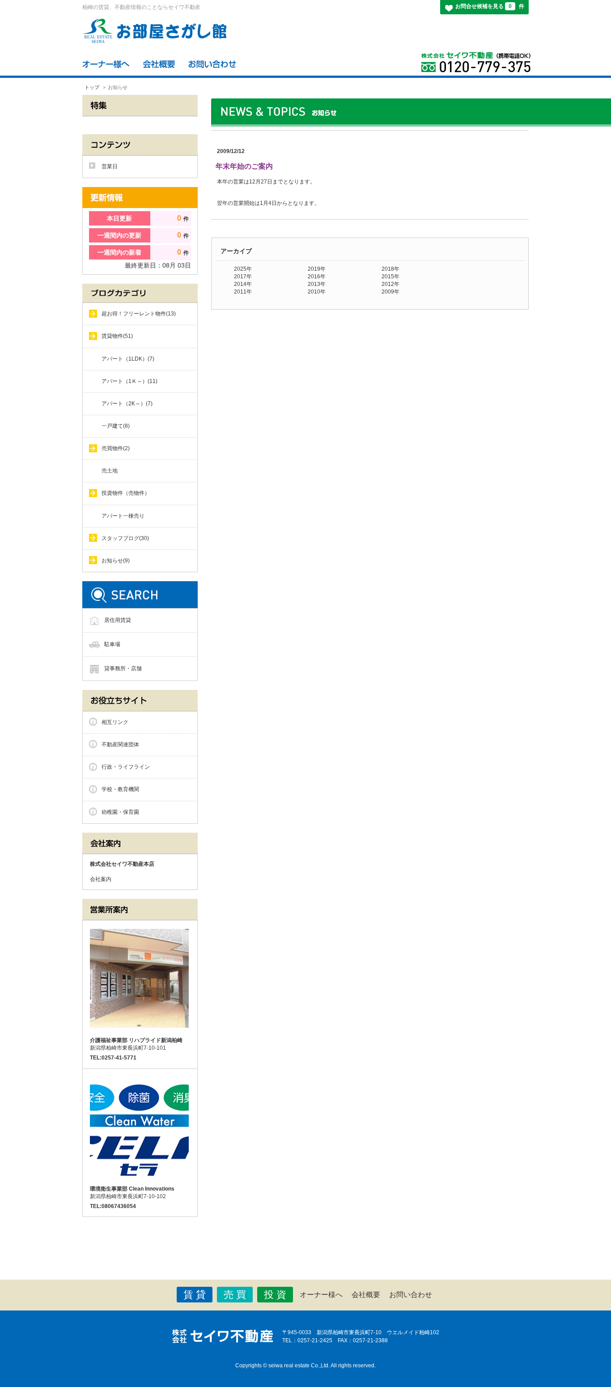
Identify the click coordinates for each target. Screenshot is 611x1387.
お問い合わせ (410, 1294)
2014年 (243, 284)
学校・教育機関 (120, 789)
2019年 (317, 269)
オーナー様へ (321, 1294)
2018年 (390, 269)
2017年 (243, 276)
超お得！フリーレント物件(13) (139, 314)
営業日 (110, 166)
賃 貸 (194, 1294)
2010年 (317, 292)
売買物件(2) (116, 448)
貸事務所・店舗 (123, 668)
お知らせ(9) (116, 560)
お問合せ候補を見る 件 (489, 6)
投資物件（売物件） (126, 493)
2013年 (317, 284)
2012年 (390, 284)
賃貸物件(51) (117, 336)
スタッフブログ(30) (125, 538)
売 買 (235, 1294)
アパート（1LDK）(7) (128, 359)
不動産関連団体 (120, 744)
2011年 (243, 292)
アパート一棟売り (123, 516)
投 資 (275, 1294)
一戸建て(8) (116, 426)
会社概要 (366, 1294)
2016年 (317, 276)
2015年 (390, 276)
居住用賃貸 (117, 620)
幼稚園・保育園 (120, 812)
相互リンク (115, 722)
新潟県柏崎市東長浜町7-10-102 (132, 1193)
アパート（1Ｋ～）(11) (129, 381)
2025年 (243, 269)
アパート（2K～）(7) (127, 403)
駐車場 (112, 644)
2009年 (390, 292)
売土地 (110, 471)
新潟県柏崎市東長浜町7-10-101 (136, 1044)
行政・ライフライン (126, 767)
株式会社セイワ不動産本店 (122, 864)
